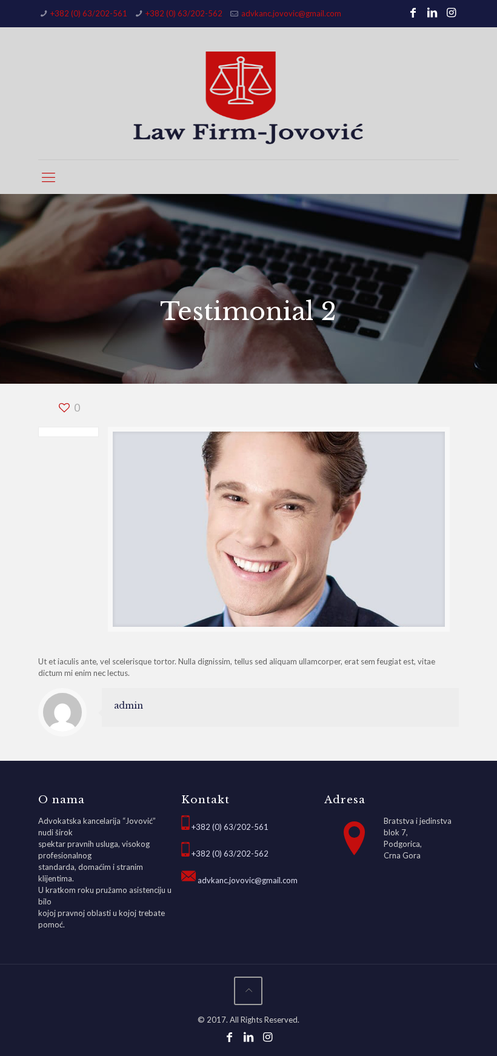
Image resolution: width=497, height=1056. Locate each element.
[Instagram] (451, 12)
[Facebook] (413, 12)
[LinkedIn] (432, 12)
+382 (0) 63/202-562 (183, 13)
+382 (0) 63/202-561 (88, 13)
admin (128, 705)
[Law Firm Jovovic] (248, 98)
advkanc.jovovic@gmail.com (291, 13)
